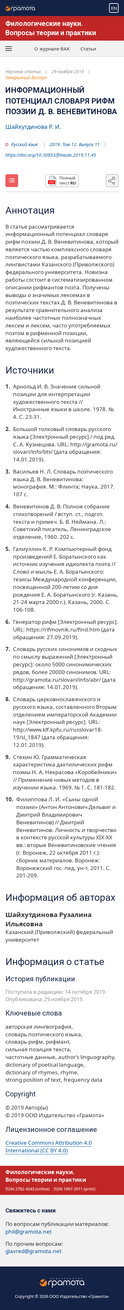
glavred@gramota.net (33, 1251)
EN (114, 8)
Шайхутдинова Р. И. (33, 126)
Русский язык (24, 144)
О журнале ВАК (52, 48)
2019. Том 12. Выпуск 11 (75, 144)
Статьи (88, 48)
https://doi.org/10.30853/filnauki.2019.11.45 (50, 155)
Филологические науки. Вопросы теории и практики (45, 1175)
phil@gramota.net (28, 1231)
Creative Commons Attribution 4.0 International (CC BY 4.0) (48, 1146)
